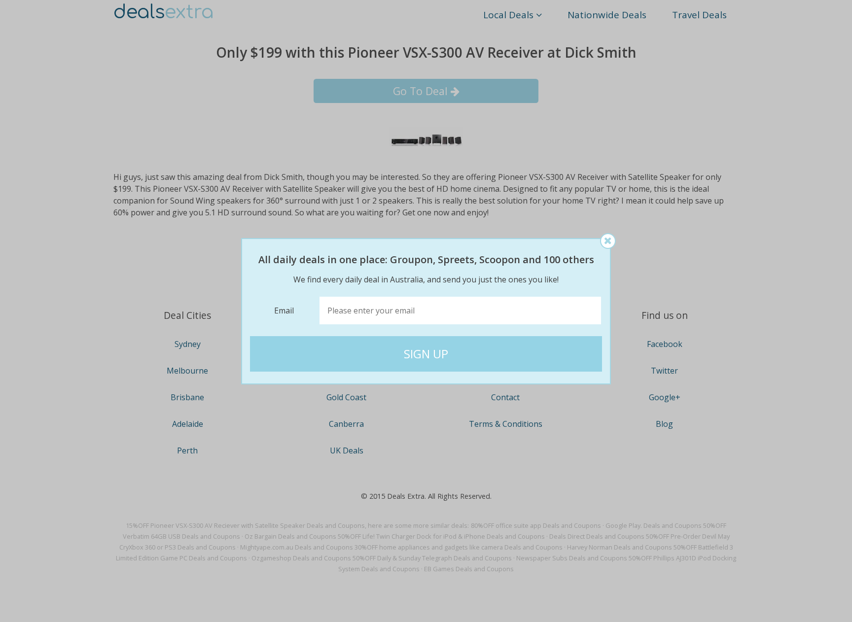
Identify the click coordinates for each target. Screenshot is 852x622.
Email (284, 310)
